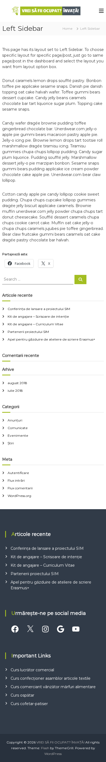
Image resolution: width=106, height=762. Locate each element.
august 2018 (17, 383)
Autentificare (18, 473)
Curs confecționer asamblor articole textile (51, 678)
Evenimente (18, 435)
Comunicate (18, 428)
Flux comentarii (20, 488)
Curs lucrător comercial (32, 669)
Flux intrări (16, 480)
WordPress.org (19, 496)
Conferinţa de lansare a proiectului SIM (39, 309)
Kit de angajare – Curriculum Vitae (35, 324)
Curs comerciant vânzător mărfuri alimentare (53, 686)
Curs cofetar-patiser (29, 703)
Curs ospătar (22, 695)
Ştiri (11, 443)
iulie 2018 (15, 390)
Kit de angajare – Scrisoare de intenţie (38, 316)
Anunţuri (15, 420)
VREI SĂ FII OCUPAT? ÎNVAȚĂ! (60, 742)
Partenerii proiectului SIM (28, 332)
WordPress (53, 754)
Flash (45, 748)
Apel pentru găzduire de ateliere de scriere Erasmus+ (51, 339)
